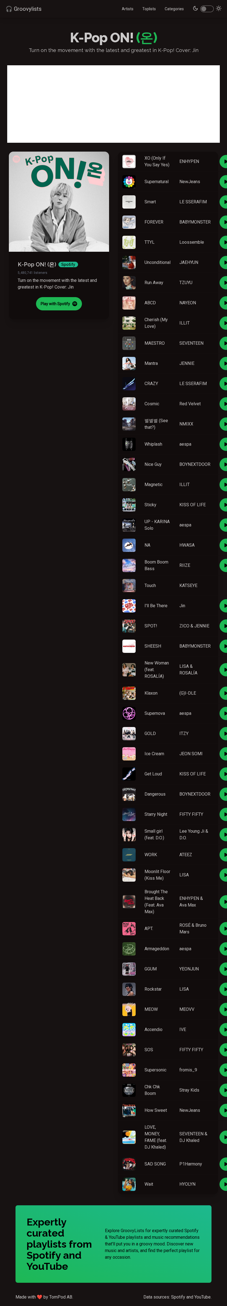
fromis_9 (188, 1070)
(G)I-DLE (187, 693)
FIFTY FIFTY (191, 814)
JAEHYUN (188, 262)
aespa (185, 444)
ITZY (184, 733)
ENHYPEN (189, 161)
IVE (182, 1029)
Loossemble (191, 242)
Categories (174, 9)
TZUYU (185, 282)
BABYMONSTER (195, 222)
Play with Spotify (55, 304)
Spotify (178, 1297)
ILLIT (184, 323)
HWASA (187, 545)
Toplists (149, 9)
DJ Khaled (189, 1140)
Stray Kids (189, 1090)
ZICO (184, 626)
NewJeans (189, 181)
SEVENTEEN (191, 343)
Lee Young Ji (191, 831)
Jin (182, 605)
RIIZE (184, 565)
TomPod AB (60, 1297)
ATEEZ (185, 854)
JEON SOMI (191, 753)
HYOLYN (187, 1184)
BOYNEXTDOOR (194, 464)
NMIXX (186, 424)
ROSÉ (184, 925)
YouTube (202, 1297)
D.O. (183, 837)
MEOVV (186, 1009)
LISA (184, 666)
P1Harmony (190, 1164)
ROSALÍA (188, 673)
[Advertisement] (113, 104)
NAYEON (187, 302)
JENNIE (186, 363)
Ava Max (187, 905)
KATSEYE (188, 585)
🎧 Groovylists (24, 9)
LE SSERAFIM (193, 201)
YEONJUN (189, 969)
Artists (127, 9)
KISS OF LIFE (192, 504)
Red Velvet (190, 403)
